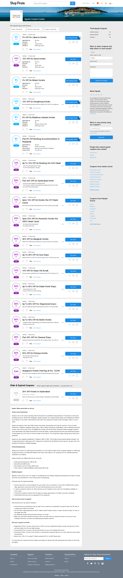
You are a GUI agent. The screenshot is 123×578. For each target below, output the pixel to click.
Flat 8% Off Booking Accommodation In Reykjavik (40, 140)
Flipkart (66, 561)
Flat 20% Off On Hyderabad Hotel (38, 181)
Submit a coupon (32, 561)
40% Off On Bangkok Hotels (35, 239)
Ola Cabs (92, 211)
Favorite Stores (98, 3)
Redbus (92, 213)
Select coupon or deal (95, 55)
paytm (91, 204)
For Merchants (13, 564)
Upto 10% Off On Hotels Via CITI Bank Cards (40, 201)
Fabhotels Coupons (95, 184)
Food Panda (93, 218)
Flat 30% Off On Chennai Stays (36, 337)
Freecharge (93, 209)
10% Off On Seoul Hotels (34, 59)
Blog (93, 3)
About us (12, 558)
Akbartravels (93, 157)
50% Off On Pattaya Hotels (35, 353)
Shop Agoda (93, 113)
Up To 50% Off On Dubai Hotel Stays (39, 286)
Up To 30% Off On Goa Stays (35, 255)
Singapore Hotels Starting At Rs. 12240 (41, 371)
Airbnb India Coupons (95, 177)
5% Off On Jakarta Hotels (34, 37)
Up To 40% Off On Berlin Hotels (37, 320)
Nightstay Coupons (95, 186)
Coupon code (93, 61)
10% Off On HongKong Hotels (36, 101)
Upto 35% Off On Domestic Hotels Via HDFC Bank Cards (40, 220)
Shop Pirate (17, 3)
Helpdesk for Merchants (34, 564)
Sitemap (57, 575)
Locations (47, 561)
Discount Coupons (94, 181)
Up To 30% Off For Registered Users (39, 304)
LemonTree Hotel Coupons (97, 174)
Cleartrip (92, 155)
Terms (61, 575)
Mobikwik (92, 206)
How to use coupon (32, 558)
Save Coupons (102, 3)
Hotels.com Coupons (95, 172)
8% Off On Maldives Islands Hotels (38, 117)
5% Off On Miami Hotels (33, 80)
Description (93, 67)
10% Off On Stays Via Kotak (35, 271)
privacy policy (93, 133)
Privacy (66, 575)
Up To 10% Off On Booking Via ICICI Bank (41, 163)
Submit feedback (49, 558)
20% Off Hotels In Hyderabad (36, 391)
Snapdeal (92, 216)
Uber (91, 220)
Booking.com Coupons (95, 179)
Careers (12, 561)
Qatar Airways (93, 152)
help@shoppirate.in (50, 564)
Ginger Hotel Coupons (95, 170)
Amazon (67, 558)
